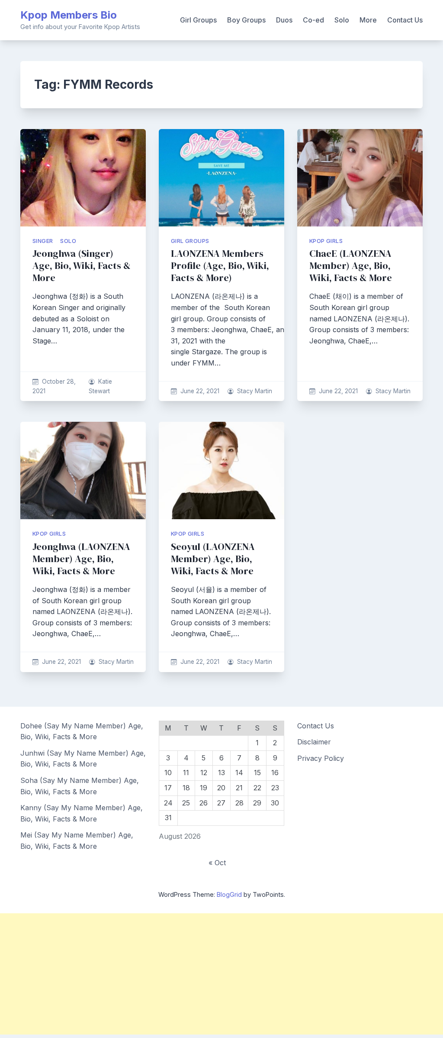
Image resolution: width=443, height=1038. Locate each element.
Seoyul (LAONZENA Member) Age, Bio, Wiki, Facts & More (213, 559)
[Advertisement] (221, 974)
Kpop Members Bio (68, 15)
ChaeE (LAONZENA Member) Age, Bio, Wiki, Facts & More (350, 266)
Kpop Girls (326, 241)
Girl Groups (198, 20)
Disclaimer (314, 741)
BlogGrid (229, 894)
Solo (341, 20)
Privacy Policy (320, 758)
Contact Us (405, 20)
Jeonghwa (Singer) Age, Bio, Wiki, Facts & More (81, 266)
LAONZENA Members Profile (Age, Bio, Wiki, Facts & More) (220, 266)
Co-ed (313, 20)
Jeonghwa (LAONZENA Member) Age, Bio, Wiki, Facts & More (81, 559)
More (368, 20)
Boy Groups (246, 20)
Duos (284, 20)
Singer (42, 241)
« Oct (217, 862)
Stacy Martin (254, 391)
